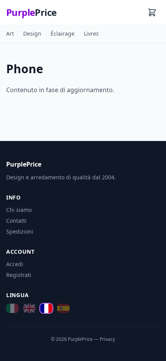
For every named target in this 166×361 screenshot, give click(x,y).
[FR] (46, 309)
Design (32, 33)
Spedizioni (19, 231)
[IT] (12, 309)
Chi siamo (19, 209)
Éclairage (63, 33)
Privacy (107, 339)
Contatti (16, 220)
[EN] (29, 309)
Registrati (18, 274)
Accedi (14, 264)
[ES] (63, 309)
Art (10, 33)
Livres (91, 33)
